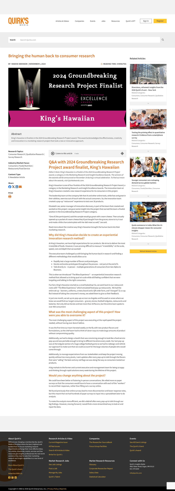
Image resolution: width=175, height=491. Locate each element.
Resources (115, 21)
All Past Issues (54, 446)
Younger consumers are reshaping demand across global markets (145, 181)
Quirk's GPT (130, 21)
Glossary (92, 464)
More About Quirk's (16, 465)
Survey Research (15, 157)
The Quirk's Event (15, 469)
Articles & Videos (62, 21)
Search (12, 40)
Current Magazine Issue (58, 442)
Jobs (103, 21)
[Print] (9, 196)
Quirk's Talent (54, 476)
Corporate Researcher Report (101, 468)
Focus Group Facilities (98, 446)
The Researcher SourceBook (100, 442)
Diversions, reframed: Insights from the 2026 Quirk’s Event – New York (147, 88)
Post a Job (53, 468)
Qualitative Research (35, 154)
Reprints (63, 489)
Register (160, 21)
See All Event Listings (138, 442)
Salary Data (93, 472)
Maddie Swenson (19, 64)
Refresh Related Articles (148, 251)
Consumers (13, 165)
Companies (79, 21)
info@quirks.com (136, 473)
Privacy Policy (53, 489)
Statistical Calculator (97, 476)
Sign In (146, 21)
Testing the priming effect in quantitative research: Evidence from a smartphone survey (148, 135)
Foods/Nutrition (25, 165)
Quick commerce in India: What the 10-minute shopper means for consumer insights (147, 228)
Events (92, 21)
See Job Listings (55, 464)
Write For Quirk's (55, 454)
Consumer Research (16, 154)
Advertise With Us (15, 473)
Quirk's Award (135, 450)
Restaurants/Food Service (19, 168)
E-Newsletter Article (16, 177)
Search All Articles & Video (59, 450)
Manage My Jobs (55, 472)
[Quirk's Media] (18, 21)
